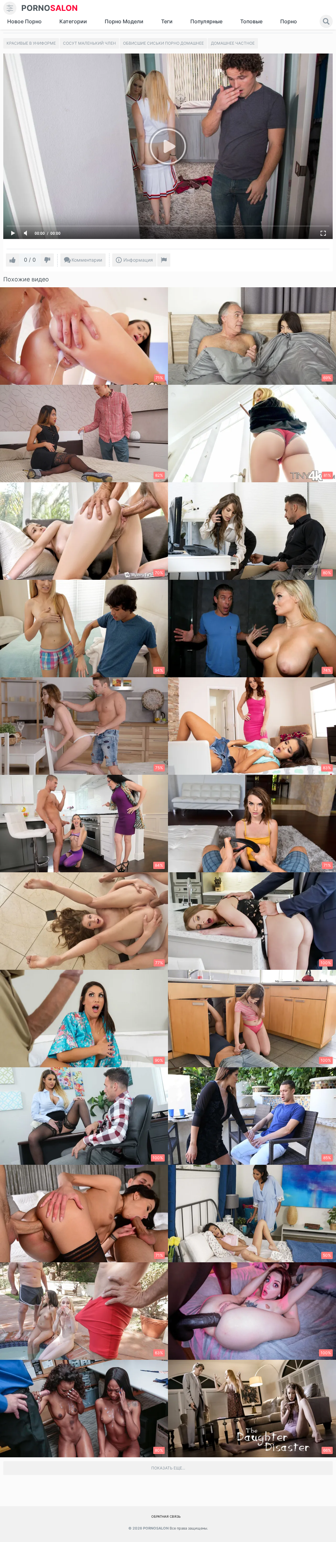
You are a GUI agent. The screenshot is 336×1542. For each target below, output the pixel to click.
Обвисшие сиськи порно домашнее (163, 43)
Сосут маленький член (89, 43)
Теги (167, 21)
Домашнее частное (233, 43)
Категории (73, 21)
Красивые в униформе (31, 43)
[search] (326, 21)
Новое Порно (24, 21)
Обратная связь (166, 1516)
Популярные (206, 21)
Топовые (251, 21)
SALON (49, 8)
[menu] (9, 8)
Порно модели (124, 21)
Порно (288, 21)
